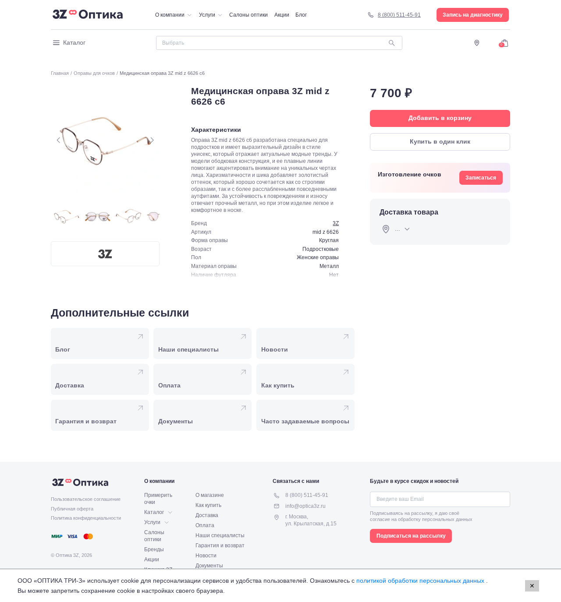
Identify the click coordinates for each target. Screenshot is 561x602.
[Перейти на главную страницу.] (87, 14)
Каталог (74, 42)
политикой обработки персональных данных (421, 580)
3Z (336, 223)
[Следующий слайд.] (151, 139)
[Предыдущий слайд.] (58, 139)
